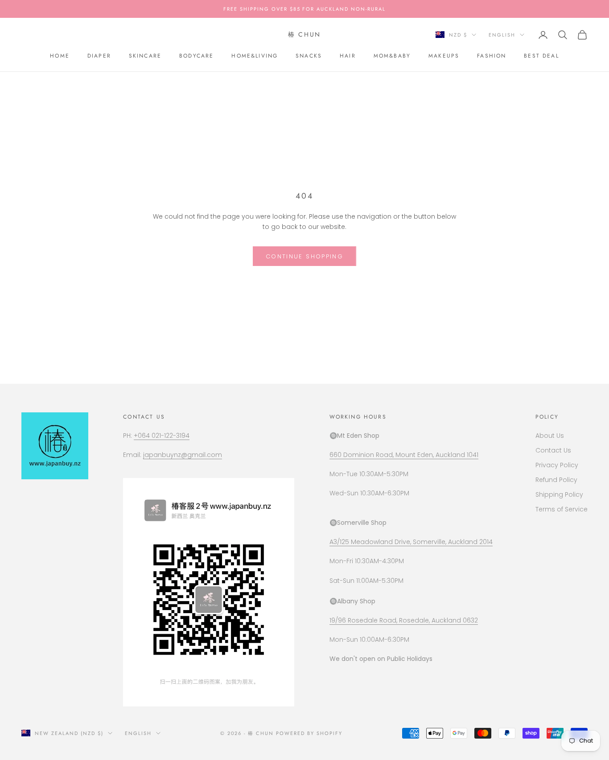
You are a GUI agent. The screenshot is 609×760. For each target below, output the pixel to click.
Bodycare (196, 56)
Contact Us (553, 450)
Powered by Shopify (309, 733)
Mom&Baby (392, 56)
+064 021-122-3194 (161, 435)
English (502, 34)
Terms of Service (561, 509)
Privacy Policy (556, 465)
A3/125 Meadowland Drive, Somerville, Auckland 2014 (411, 541)
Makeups (443, 56)
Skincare (145, 56)
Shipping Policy (559, 494)
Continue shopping (304, 256)
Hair (348, 56)
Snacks (309, 56)
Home (60, 56)
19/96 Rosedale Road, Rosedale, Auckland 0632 (403, 620)
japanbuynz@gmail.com (182, 454)
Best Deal (541, 56)
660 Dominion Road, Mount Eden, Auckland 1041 (403, 454)
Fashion (491, 56)
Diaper (99, 56)
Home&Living (254, 56)
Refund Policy (556, 479)
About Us (549, 435)
